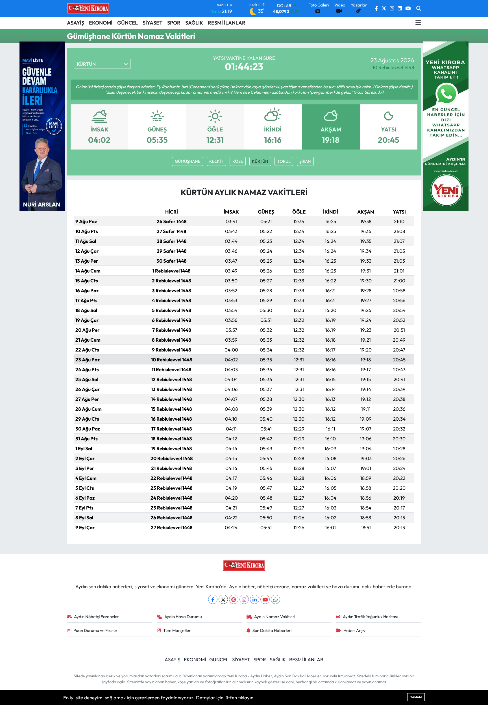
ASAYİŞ (75, 22)
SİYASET (152, 22)
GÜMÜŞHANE (188, 161)
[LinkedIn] (254, 599)
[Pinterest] (233, 599)
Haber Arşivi (354, 630)
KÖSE (237, 161)
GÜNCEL (127, 22)
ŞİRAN (305, 161)
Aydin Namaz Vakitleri (274, 616)
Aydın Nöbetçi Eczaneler (96, 616)
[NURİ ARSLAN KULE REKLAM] (42, 125)
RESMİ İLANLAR (226, 22)
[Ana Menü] (418, 23)
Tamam (416, 697)
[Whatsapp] (275, 599)
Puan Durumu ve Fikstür (95, 630)
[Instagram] (244, 599)
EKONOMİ (100, 22)
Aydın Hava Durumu (183, 616)
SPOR (173, 22)
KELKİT (216, 161)
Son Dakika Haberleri (271, 630)
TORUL (284, 161)
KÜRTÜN (260, 161)
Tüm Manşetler (177, 630)
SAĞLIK (194, 22)
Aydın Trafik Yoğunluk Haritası (370, 616)
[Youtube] (265, 599)
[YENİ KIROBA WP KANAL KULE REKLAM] (446, 125)
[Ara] (418, 8)
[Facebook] (212, 599)
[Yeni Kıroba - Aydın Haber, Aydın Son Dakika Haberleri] (88, 8)
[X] (223, 599)
